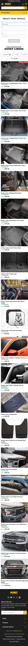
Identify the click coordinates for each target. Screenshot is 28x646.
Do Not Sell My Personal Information (14, 636)
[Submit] (25, 612)
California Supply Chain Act (9, 638)
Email (3, 609)
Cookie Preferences (20, 638)
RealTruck (16, 630)
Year (2, 21)
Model (2, 33)
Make (2, 27)
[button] (14, 618)
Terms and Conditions (14, 641)
